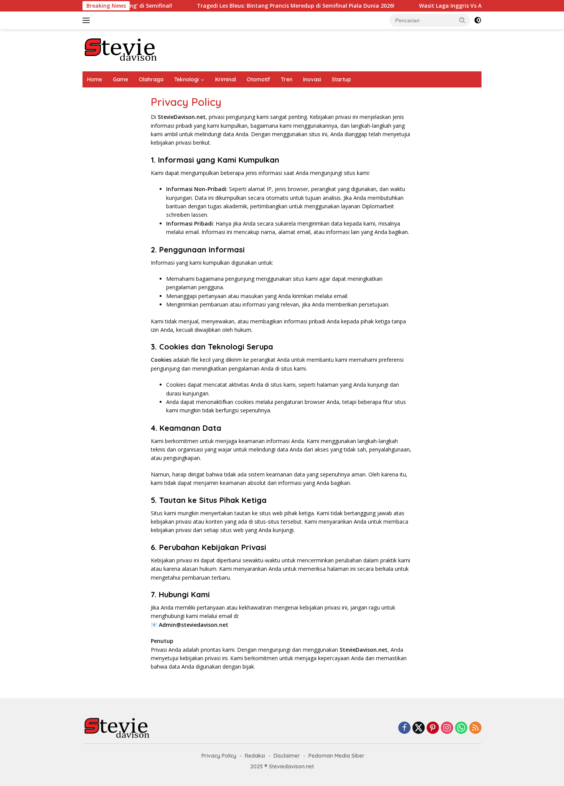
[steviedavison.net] (120, 49)
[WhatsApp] (461, 728)
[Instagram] (447, 728)
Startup (341, 79)
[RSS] (475, 728)
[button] (462, 20)
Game (120, 79)
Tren (286, 79)
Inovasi (312, 79)
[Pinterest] (433, 728)
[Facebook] (404, 728)
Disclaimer (287, 755)
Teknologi (186, 79)
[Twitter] (418, 728)
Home (94, 79)
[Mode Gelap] (478, 20)
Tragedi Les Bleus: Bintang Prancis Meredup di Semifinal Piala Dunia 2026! (277, 5)
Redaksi (255, 755)
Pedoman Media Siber (336, 755)
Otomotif (258, 79)
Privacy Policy (218, 755)
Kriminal (225, 79)
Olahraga (151, 79)
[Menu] (87, 20)
